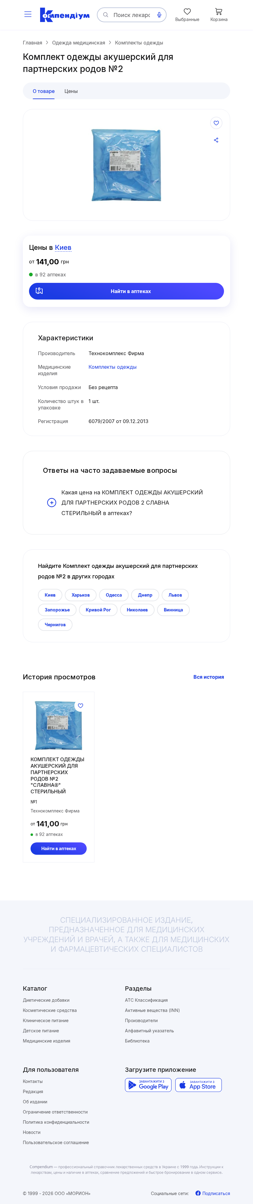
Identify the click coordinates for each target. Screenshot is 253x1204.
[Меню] (28, 14)
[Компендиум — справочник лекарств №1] (64, 14)
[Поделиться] (216, 140)
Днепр (145, 595)
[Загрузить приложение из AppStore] (198, 1085)
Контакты (33, 1081)
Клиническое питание (45, 1020)
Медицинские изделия (46, 1040)
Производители (141, 1020)
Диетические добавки (46, 1000)
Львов (175, 595)
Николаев (137, 609)
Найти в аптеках (131, 291)
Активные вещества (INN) (152, 1010)
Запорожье (57, 609)
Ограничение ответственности (55, 1111)
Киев (50, 595)
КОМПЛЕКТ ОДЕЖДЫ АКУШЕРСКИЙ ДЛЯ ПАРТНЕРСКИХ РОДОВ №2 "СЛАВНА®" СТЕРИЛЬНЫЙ (57, 775)
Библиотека (137, 1040)
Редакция (33, 1091)
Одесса (114, 595)
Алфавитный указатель (149, 1030)
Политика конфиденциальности (56, 1122)
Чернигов (55, 624)
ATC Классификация (146, 1000)
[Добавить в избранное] (216, 123)
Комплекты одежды (113, 367)
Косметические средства (50, 1010)
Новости (31, 1132)
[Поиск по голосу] (159, 15)
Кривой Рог (98, 609)
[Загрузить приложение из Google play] (148, 1085)
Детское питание (41, 1030)
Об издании (35, 1101)
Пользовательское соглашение (56, 1142)
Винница (173, 609)
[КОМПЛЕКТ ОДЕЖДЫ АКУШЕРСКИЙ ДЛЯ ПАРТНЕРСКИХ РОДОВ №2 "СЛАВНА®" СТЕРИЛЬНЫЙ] (59, 725)
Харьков (81, 595)
